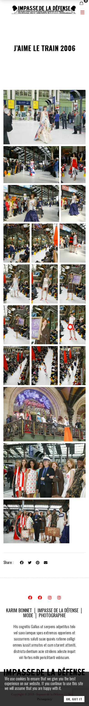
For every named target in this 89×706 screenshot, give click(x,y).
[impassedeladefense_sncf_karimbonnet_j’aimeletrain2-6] (73, 203)
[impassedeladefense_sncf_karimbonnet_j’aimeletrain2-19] (44, 414)
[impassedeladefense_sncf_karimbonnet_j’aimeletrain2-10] (16, 283)
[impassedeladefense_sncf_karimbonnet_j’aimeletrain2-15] (73, 324)
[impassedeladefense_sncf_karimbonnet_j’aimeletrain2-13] (16, 324)
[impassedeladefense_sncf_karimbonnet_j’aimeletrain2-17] (44, 365)
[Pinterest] (37, 562)
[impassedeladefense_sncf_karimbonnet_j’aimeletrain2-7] (16, 243)
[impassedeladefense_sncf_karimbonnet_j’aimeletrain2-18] (73, 365)
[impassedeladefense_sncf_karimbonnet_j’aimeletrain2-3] (31, 164)
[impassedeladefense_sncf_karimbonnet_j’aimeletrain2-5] (31, 203)
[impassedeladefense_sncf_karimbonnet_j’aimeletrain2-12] (73, 283)
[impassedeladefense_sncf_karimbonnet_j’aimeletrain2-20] (44, 470)
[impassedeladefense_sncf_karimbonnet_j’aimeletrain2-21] (36, 521)
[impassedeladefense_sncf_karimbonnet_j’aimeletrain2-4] (73, 164)
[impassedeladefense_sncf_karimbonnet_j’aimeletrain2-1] (44, 117)
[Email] (45, 562)
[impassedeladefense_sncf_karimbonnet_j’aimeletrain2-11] (44, 283)
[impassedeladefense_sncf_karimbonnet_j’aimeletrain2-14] (44, 324)
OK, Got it (74, 699)
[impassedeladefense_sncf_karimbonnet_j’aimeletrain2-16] (16, 365)
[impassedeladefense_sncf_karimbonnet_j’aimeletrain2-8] (44, 243)
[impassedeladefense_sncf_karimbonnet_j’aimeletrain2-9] (73, 243)
